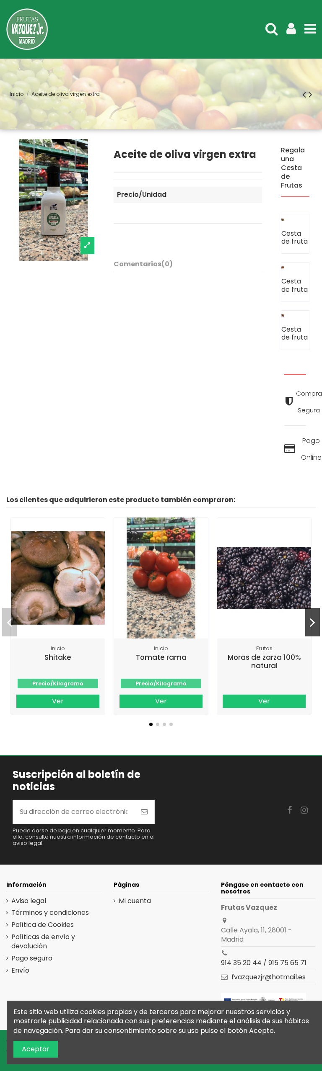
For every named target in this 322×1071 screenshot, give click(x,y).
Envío (20, 970)
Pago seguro (31, 958)
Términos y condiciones (50, 912)
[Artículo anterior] (305, 94)
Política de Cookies (42, 924)
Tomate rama (161, 657)
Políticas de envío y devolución (43, 941)
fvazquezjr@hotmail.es (268, 977)
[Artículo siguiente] (310, 94)
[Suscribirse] (144, 812)
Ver (58, 701)
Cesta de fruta (294, 237)
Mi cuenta (135, 901)
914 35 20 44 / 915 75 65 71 (263, 963)
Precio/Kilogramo (57, 683)
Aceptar (35, 1049)
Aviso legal (28, 901)
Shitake (57, 657)
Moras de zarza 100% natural (264, 661)
